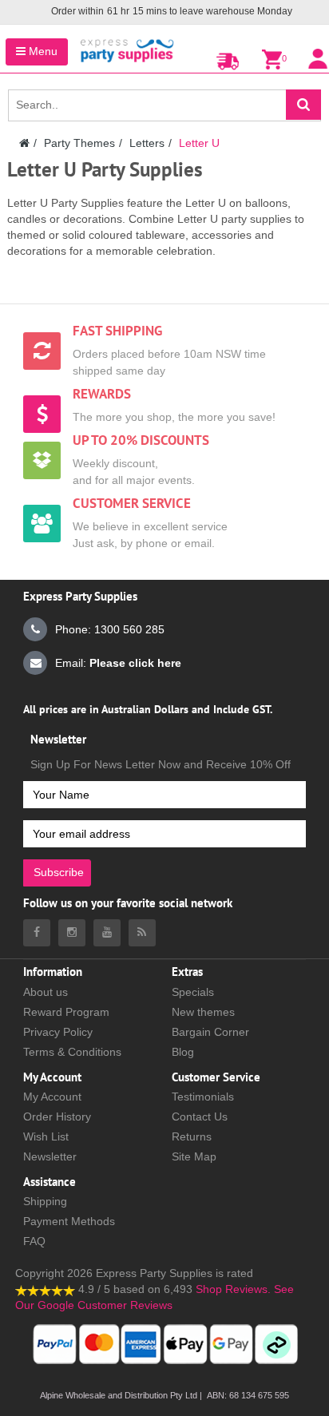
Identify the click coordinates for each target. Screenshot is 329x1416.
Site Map (194, 1156)
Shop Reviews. (233, 1289)
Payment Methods (69, 1221)
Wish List (46, 1136)
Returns (192, 1136)
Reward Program (66, 1011)
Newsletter (50, 1156)
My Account (52, 1096)
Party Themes (79, 143)
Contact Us (200, 1116)
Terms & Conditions (72, 1051)
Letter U (199, 143)
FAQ (34, 1241)
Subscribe (59, 872)
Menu (41, 51)
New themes (203, 1011)
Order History (57, 1116)
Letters (146, 143)
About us (45, 992)
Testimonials (203, 1096)
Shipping (45, 1201)
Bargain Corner (210, 1031)
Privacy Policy (58, 1031)
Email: (118, 662)
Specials (193, 992)
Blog (183, 1051)
